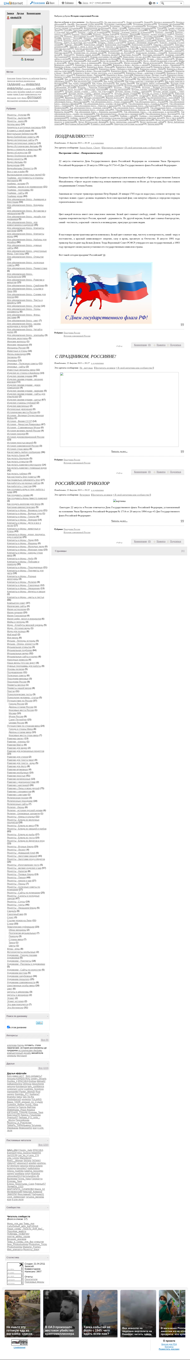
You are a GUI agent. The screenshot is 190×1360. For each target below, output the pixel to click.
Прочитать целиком (112, 147)
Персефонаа (22, 1120)
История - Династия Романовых (24, 424)
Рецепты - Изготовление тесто (23, 865)
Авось (85, 2)
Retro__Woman (15, 1160)
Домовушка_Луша (16, 1109)
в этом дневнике (18, 1027)
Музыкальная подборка (19, 650)
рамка (9, 94)
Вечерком (85, 494)
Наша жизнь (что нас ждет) (21, 663)
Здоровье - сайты (16, 366)
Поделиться (175, 345)
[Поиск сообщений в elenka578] (39, 1023)
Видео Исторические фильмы (22, 146)
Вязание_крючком (16, 1239)
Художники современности (21, 982)
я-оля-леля (18, 1199)
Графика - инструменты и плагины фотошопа (109, 118)
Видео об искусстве (17, 152)
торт (19, 98)
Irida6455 (36, 1152)
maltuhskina (33, 1168)
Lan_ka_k (23, 1155)
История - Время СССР (19, 421)
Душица (31, 1109)
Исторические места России (22, 412)
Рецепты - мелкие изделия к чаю (24, 868)
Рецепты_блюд (31, 1249)
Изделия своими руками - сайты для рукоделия (88, 91)
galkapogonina (14, 1084)
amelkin (33, 1163)
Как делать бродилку (18, 458)
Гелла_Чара (31, 1104)
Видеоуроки (13, 165)
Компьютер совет (16, 603)
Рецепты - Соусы (16, 901)
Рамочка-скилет (15, 738)
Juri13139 (12, 1155)
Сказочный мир (15, 914)
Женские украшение (18, 344)
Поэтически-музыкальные (22, 933)
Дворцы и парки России (21, 707)
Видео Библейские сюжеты (21, 137)
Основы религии (15, 669)
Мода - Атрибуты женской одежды (25, 625)
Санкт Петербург (18, 719)
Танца (12, 942)
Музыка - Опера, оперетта (21, 644)
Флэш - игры (13, 949)
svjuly (28, 1173)
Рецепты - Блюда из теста (21, 837)
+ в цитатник (97, 142)
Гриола (22, 1107)
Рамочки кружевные (17, 769)
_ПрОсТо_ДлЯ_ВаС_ (33, 1228)
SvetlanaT (34, 1094)
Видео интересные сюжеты (21, 143)
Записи (10, 13)
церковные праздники (28, 101)
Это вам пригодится (17, 1004)
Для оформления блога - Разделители (20, 275)
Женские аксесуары (17, 338)
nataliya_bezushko (33, 1171)
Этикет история (15, 1001)
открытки (39, 1241)
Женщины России (16, 348)
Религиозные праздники (20, 801)
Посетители (31, 1279)
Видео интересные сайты (20, 140)
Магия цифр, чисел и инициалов (24, 619)
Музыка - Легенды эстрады (21, 641)
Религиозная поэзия (18, 798)
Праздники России (17, 682)
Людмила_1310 (15, 1186)
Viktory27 (12, 1163)
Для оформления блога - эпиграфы (25, 335)
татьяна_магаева (35, 1197)
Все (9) (44, 1040)
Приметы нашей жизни (19, 688)
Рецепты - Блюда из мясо (20, 825)
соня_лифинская (16, 1197)
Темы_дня (29, 1223)
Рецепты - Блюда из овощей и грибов (26, 829)
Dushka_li (12, 1081)
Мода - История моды (18, 628)
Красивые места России (21, 710)
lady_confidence (35, 1086)
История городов (16, 434)
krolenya (11, 1168)
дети (23, 85)
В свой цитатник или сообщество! (142, 147)
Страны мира (16, 939)
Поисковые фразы (34, 1282)
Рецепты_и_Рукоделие (19, 1122)
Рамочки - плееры (16, 741)
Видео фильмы (15, 162)
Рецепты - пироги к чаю (19, 880)
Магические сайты (16, 606)
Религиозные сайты (17, 804)
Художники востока (17, 973)
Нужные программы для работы (24, 666)
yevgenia (26, 1099)
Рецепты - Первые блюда (20, 874)
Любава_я (24, 1117)
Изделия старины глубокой (21, 403)
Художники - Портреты (19, 961)
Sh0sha (27, 1160)
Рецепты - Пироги (16, 877)
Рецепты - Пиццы (16, 884)
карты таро (12, 92)
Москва (12, 713)
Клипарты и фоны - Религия (22, 582)
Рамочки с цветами (17, 794)
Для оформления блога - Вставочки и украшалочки (119, 114)
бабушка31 (38, 1194)
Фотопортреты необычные (21, 952)
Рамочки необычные (18, 772)
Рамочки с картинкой (18, 785)
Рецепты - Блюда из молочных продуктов (73, 43)
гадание (14, 84)
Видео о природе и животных (22, 149)
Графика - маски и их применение (25, 187)
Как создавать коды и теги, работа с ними (85, 79)
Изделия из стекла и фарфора (23, 373)
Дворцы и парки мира (20, 732)
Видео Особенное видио (20, 156)
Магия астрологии (16, 609)
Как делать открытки (18, 461)
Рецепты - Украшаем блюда (21, 908)
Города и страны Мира (21, 729)
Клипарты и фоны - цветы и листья (25, 597)
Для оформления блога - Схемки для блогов (103, 104)
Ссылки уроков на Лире (19, 920)
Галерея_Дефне (15, 1104)
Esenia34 (12, 1152)
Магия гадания (15, 612)
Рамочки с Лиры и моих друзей (23, 788)
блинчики (11, 78)
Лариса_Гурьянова (31, 1115)
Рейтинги (69, 2)
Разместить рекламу (169, 1349)
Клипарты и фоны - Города (21, 516)
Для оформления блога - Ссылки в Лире (146, 104)
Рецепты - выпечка (17, 118)
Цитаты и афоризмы (18, 992)
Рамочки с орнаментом (19, 791)
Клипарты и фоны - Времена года (25, 510)
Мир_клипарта (15, 1249)
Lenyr (21, 1089)
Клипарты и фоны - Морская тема (25, 549)
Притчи (11, 691)
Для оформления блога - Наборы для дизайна (136, 110)
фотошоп (34, 97)
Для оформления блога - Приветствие (27, 268)
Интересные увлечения (19, 409)
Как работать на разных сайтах (23, 483)
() (149, 345)
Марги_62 (40, 1189)
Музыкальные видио (18, 653)
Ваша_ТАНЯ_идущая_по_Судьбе (25, 1102)
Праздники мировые (18, 678)
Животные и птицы (17, 351)
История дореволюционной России (25, 437)
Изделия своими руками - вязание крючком (89, 93)
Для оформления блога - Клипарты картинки (96, 112)
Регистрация (39, 2)
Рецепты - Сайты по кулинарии (23, 892)
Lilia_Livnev (13, 1158)
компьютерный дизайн (19, 1053)
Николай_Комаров (32, 1191)
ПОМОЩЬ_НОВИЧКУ (18, 1234)
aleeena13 (22, 1163)
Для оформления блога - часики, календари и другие (24, 325)
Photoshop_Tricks (38, 1244)
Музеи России (16, 716)
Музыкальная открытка (19, 647)
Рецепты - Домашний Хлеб (21, 853)
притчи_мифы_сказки (18, 1236)
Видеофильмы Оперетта (20, 168)
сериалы (11, 1055)
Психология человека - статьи (23, 697)
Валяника (12, 1178)
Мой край (12, 634)
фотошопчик (12, 101)
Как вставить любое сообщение (23, 452)
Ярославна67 (24, 1194)
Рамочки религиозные (18, 779)
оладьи (38, 92)
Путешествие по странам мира (23, 726)
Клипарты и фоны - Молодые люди (25, 546)
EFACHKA (23, 1081)
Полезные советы (16, 675)
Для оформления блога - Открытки (25, 257)
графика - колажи (16, 183)
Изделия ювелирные (18, 406)
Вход (52, 2)
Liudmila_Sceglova (34, 1089)
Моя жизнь (12, 637)
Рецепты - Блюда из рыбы (21, 834)
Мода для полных (16, 631)
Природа (13, 936)
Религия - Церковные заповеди (23, 813)
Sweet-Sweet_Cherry (90, 147)
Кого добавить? (34, 1076)
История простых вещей (20, 442)
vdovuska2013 (14, 1176)
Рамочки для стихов (17, 757)
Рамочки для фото (17, 766)
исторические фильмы (30, 1050)
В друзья (29, 59)
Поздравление (15, 672)
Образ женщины (17, 930)
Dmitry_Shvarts (38, 1078)
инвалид (33, 84)
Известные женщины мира (21, 370)
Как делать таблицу (17, 473)
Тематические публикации (21, 927)
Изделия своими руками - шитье (24, 399)
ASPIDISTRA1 (23, 1078)
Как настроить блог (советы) (22, 477)
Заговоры (12, 357)
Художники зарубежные (19, 976)
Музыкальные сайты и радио (22, 656)
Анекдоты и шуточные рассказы (24, 127)
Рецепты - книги (15, 121)
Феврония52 (25, 1128)
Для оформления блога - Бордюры (25, 205)
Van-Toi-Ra (28, 1097)
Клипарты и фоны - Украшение (23, 588)
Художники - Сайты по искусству (24, 970)
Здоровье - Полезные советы (22, 363)
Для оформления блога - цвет (22, 320)
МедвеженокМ (14, 1191)
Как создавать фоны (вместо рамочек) (27, 498)
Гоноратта (12, 1107)
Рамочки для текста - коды (21, 763)
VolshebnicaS (14, 1099)
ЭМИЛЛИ (12, 1194)
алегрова (12, 1045)
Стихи (10, 923)
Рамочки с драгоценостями (21, 782)
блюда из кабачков (30, 78)
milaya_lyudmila (15, 1171)
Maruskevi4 (26, 1158)
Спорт (10, 917)
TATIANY (36, 1160)
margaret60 (13, 1091)
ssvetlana (19, 1173)
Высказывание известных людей (24, 174)
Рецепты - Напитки (17, 871)
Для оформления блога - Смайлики (25, 285)
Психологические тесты (19, 694)
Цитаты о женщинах (18, 995)
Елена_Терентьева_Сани (20, 1184)
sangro (10, 1094)
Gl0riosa (27, 1084)
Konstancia (21, 1086)
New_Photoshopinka (17, 1244)
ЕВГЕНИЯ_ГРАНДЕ (17, 1112)
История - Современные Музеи (23, 427)
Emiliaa (32, 1081)
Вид (155, 3)
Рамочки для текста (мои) (20, 760)
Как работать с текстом (19, 486)
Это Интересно (15, 1007)
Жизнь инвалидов (16, 354)
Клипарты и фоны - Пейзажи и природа (117, 69)
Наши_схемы (14, 1228)
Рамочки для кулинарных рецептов (25, 751)
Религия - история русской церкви (25, 810)
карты (41, 88)
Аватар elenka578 (26, 40)
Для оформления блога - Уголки (23, 306)
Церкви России (16, 723)
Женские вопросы (16, 341)
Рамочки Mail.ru (15, 745)
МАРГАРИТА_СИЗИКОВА (20, 1189)
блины (19, 78)
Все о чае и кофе (16, 171)
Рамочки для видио (17, 748)
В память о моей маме (19, 130)
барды (20, 1045)
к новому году (29, 89)
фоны (24, 98)
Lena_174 (33, 1155)
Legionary (12, 1089)
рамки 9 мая (18, 94)
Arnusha (11, 1078)
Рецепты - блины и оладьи (21, 816)
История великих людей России (23, 430)
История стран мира (18, 449)
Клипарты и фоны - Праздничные (25, 567)
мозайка (21, 92)
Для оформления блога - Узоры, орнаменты (111, 102)
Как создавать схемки (18, 495)
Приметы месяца (16, 685)
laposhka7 (21, 1168)
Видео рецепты (15, 159)
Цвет (9, 988)
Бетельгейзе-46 (30, 1176)
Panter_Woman (27, 1091)
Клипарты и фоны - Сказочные (23, 585)
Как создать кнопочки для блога (23, 504)
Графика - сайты (15, 193)
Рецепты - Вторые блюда (20, 846)
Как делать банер (16, 455)
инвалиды (15, 88)
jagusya (11, 1086)
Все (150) (43, 1145)
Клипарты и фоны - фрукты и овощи (26, 591)
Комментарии (34, 13)
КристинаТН (13, 1115)
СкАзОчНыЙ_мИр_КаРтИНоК (22, 1226)
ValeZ (19, 1097)
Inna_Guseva (24, 1152)
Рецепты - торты (16, 905)
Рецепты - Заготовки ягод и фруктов (26, 859)
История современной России (23, 446)
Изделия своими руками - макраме (25, 391)
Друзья (20, 13)
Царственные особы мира (21, 985)
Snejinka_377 (22, 1094)
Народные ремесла (17, 660)
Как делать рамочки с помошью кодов (27, 468)
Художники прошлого (18, 979)
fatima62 (41, 1081)
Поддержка (150, 3)
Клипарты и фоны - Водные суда (24, 513)
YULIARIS (36, 1099)
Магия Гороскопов (16, 615)
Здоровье (12, 360)
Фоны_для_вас (15, 1223)
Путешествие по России (19, 700)
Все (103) (43, 1068)
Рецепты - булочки (17, 115)
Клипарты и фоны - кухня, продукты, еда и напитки (97, 73)
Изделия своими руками (19, 376)
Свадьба (11, 911)
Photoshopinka (14, 1247)
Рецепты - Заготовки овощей (22, 856)
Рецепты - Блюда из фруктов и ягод (26, 841)
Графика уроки (15, 196)
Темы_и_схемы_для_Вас (20, 1241)
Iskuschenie (38, 1084)
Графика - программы (18, 190)
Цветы (12, 945)
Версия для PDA (169, 1344)
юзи (35, 1128)
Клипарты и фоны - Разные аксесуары (133, 67)
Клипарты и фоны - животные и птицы (144, 73)
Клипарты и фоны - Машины (22, 543)
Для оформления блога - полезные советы (89, 108)
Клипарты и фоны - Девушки (22, 520)
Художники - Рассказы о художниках (26, 964)
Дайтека (31, 1107)
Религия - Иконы (15, 807)
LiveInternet (14, 3)
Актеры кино (13, 124)
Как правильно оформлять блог (23, 480)
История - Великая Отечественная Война (161, 87)
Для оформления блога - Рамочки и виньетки (96, 106)
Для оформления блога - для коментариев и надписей (22, 223)
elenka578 (8, 17)
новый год (30, 92)
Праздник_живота (16, 1231)
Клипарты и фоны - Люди (20, 540)
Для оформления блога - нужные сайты (92, 110)
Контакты (169, 1347)
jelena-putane (36, 1165)
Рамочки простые (16, 776)
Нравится (161, 345)
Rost (38, 1091)
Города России (16, 704)
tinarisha (11, 1097)
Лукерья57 (12, 1117)
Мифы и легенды (16, 622)
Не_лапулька (86, 367)
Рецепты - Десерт (16, 849)
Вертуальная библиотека (20, 134)
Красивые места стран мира (24, 735)
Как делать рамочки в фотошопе (24, 465)
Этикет (10, 998)
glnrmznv (14, 1165)
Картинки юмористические (21, 507)
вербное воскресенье (25, 81)
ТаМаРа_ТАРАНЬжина (19, 1125)
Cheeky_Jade (25, 1150)
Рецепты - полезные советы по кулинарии (131, 32)
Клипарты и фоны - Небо (20, 558)
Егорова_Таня (35, 1112)
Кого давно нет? (15, 1076)
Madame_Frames (32, 1247)
